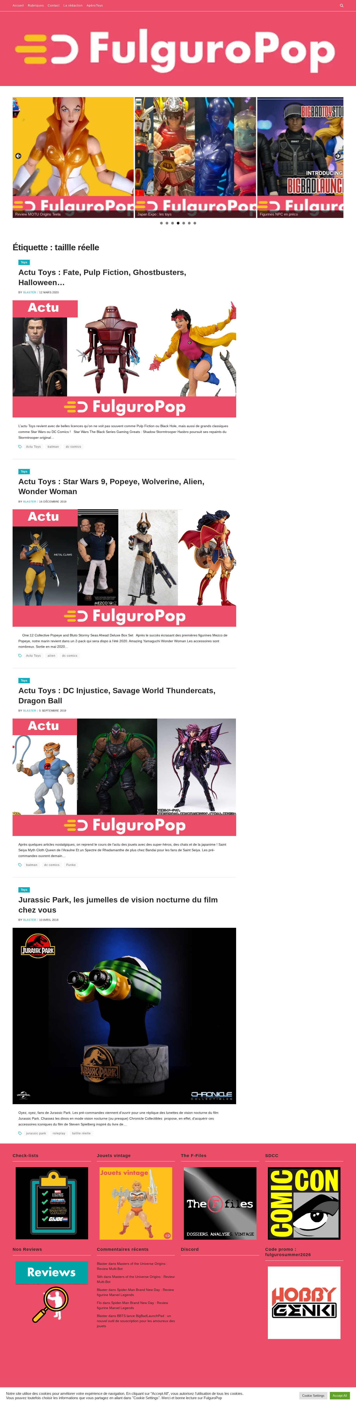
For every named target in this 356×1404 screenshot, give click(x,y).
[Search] (341, 5)
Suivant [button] (337, 156)
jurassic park (36, 1133)
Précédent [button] (18, 156)
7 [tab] (194, 223)
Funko (71, 865)
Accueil (18, 5)
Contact (54, 5)
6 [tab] (189, 223)
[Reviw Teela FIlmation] (73, 157)
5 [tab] (183, 223)
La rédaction (73, 5)
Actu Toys (33, 446)
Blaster (29, 292)
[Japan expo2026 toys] (195, 157)
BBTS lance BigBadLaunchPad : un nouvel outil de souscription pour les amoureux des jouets (136, 1321)
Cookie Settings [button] (313, 1395)
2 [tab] (167, 223)
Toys (24, 262)
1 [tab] (161, 223)
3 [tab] (172, 223)
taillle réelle (81, 1133)
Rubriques (36, 5)
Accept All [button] (340, 1395)
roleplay (59, 1133)
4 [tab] (178, 223)
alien (51, 655)
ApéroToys (95, 5)
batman (53, 446)
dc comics (73, 446)
